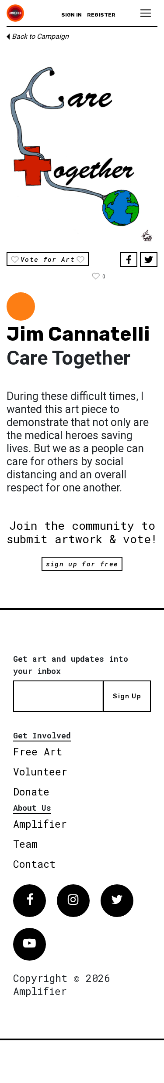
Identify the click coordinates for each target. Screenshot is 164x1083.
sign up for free (82, 563)
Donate (31, 791)
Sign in (71, 15)
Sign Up (127, 696)
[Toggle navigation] (145, 13)
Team (25, 843)
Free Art (37, 751)
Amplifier (40, 823)
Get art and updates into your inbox (70, 664)
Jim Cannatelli (78, 333)
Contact (34, 863)
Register (101, 15)
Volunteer (40, 771)
